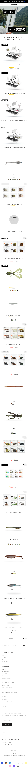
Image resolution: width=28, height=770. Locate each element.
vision (3, 655)
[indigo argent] (12, 603)
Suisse (3, 732)
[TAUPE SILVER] (8, 179)
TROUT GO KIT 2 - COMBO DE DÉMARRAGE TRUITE (14, 120)
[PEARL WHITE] (14, 290)
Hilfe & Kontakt (5, 685)
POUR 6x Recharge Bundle (14, 457)
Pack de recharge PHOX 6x (14, 512)
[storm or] (15, 632)
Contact (3, 690)
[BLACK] (17, 290)
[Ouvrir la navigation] (2, 4)
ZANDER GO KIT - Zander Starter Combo (14, 147)
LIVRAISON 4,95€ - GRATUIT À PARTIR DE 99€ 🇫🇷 (14, 1)
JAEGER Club (5, 661)
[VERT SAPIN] (14, 403)
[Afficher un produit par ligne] (23, 638)
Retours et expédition (7, 687)
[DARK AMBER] (19, 179)
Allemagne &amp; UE (7, 735)
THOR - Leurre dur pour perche (14, 627)
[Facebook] (2, 744)
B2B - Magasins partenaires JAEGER (10, 692)
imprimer (4, 706)
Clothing (4, 676)
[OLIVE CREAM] (15, 573)
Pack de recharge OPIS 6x (14, 371)
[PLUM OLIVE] (12, 179)
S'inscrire (7, 724)
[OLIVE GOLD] (10, 179)
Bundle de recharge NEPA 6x (14, 344)
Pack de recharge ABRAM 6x (14, 204)
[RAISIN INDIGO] (14, 544)
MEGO (14, 285)
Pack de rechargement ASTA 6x (14, 258)
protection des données (7, 701)
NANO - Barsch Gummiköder (14, 315)
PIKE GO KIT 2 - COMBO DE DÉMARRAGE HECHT (14, 93)
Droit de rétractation (6, 704)
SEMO (14, 568)
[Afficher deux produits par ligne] (26, 638)
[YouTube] (8, 744)
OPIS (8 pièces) (14, 399)
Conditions (4, 699)
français (13, 750)
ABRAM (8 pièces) (14, 174)
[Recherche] (23, 4)
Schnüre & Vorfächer (6, 678)
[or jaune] (14, 603)
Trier (10, 638)
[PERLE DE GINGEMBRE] (16, 403)
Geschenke (4, 673)
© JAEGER (14, 753)
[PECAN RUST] (17, 179)
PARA (14, 428)
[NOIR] (13, 403)
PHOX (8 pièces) (14, 539)
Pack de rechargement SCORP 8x (14, 485)
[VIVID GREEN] (15, 290)
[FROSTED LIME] (14, 573)
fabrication (4, 657)
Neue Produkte (5, 671)
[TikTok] (11, 744)
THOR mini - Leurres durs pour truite (14, 598)
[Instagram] (5, 744)
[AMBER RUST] (12, 290)
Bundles (4, 669)
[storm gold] (15, 603)
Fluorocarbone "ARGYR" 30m (14, 231)
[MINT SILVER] (14, 179)
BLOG (3, 659)
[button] (11, 67)
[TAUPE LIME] (15, 179)
